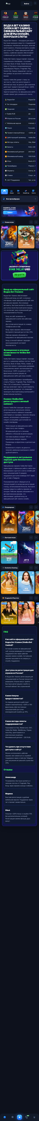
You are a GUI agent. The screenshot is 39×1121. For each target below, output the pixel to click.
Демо (9, 246)
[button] (31, 222)
